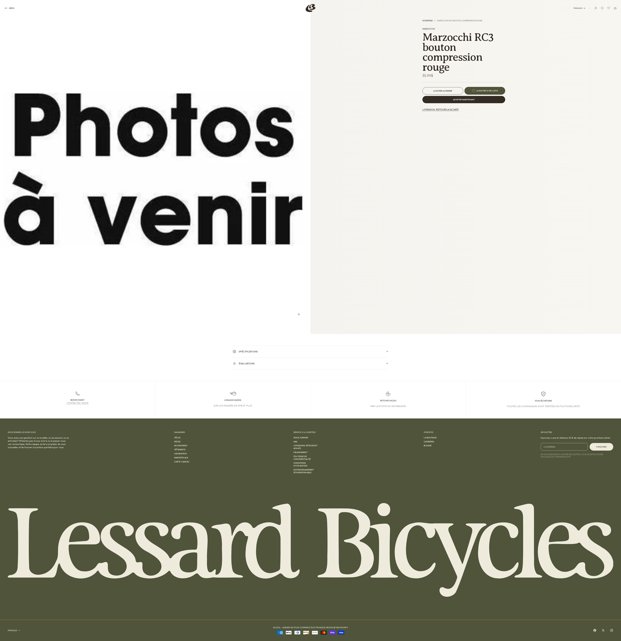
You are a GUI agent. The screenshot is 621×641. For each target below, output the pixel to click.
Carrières (429, 441)
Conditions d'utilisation (300, 464)
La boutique (430, 437)
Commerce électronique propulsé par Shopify (324, 627)
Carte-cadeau (181, 461)
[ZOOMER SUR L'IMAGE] (299, 314)
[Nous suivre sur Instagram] (611, 630)
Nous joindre (301, 437)
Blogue (427, 445)
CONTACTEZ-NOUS (77, 402)
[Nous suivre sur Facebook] (594, 630)
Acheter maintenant (464, 99)
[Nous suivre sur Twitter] (603, 630)
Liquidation (180, 453)
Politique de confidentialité (302, 457)
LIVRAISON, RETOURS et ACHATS (440, 109)
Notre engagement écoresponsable (304, 471)
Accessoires (180, 445)
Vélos (177, 437)
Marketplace (181, 457)
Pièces (177, 441)
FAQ (295, 441)
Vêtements (179, 449)
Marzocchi (428, 28)
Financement (300, 452)
